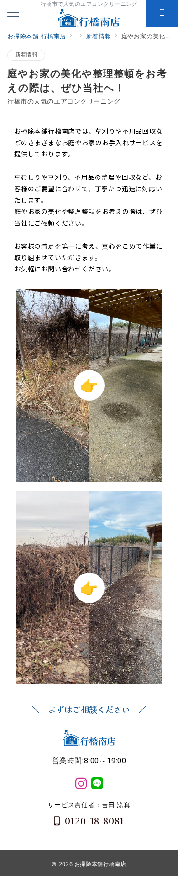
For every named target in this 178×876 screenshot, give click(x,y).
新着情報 (26, 55)
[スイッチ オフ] (162, 13)
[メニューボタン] (13, 13)
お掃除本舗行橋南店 (100, 864)
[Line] (97, 783)
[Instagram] (81, 783)
